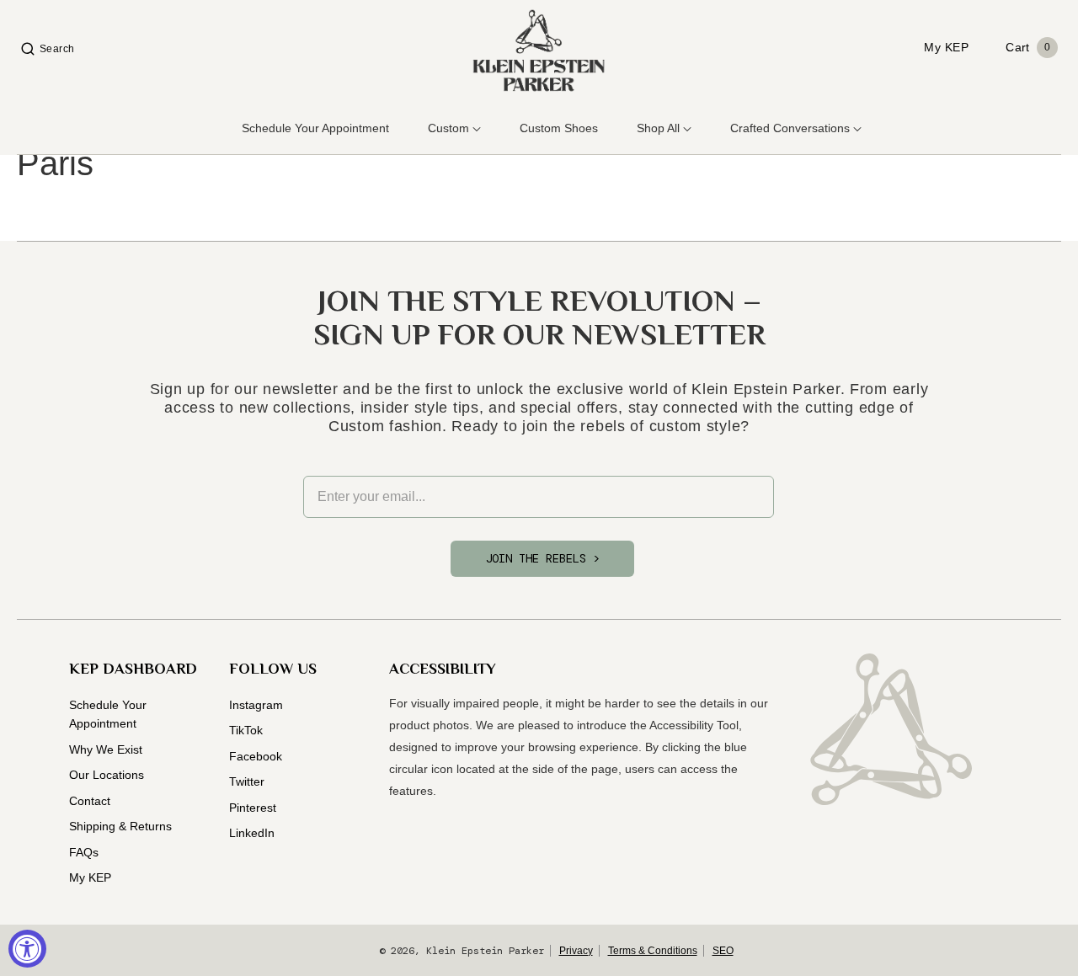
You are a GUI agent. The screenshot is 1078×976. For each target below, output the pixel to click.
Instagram (256, 705)
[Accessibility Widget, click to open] (27, 949)
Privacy (576, 951)
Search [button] (57, 49)
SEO (723, 951)
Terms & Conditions (652, 951)
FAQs (84, 852)
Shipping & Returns (120, 826)
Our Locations (106, 774)
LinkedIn (252, 833)
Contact (89, 801)
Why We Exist (105, 749)
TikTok (246, 730)
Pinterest (252, 807)
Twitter (246, 781)
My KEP (90, 877)
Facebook (255, 756)
